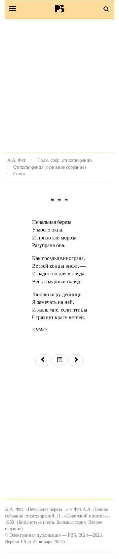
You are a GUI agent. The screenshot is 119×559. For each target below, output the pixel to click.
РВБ (59, 8)
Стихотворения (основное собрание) (49, 167)
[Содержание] (59, 360)
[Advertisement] (59, 85)
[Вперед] (76, 360)
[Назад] (43, 360)
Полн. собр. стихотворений (64, 160)
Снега (19, 173)
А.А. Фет (16, 160)
